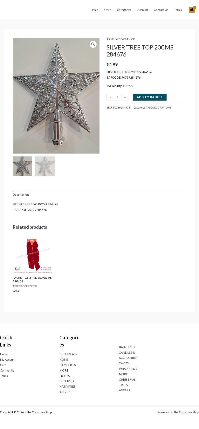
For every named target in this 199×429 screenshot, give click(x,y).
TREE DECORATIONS (120, 39)
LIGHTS (64, 376)
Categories (124, 9)
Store (107, 9)
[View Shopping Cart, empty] (192, 10)
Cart (3, 365)
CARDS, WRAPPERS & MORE (128, 368)
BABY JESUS (127, 347)
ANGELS (65, 392)
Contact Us (161, 9)
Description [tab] (21, 194)
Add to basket (150, 97)
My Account (8, 359)
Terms (178, 9)
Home (94, 9)
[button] (93, 44)
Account (142, 9)
